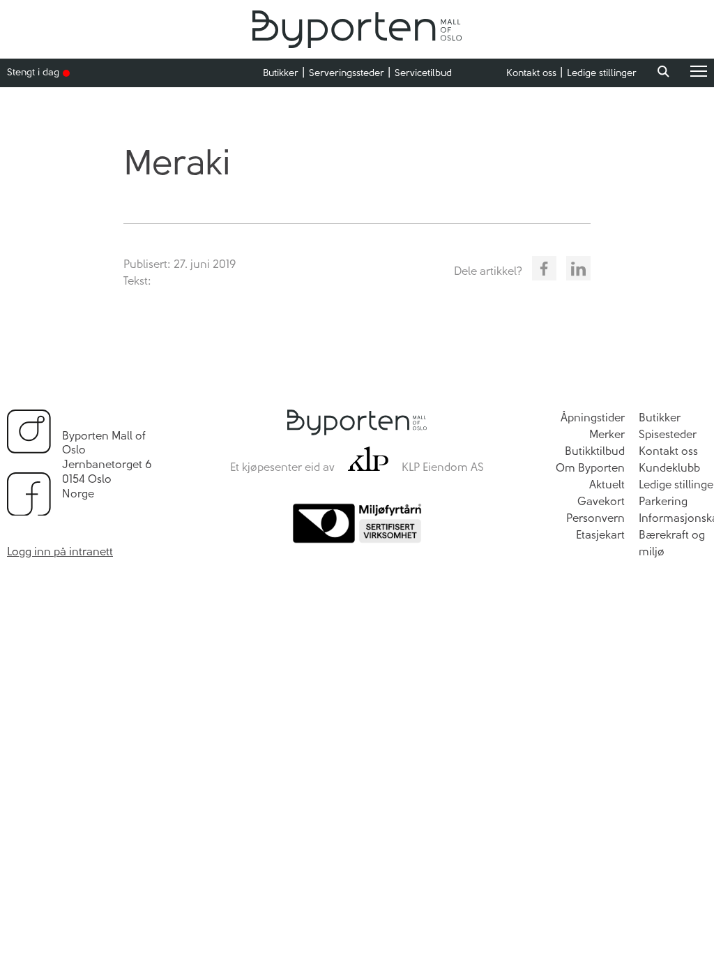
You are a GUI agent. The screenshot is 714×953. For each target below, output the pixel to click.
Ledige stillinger (602, 73)
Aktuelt (607, 484)
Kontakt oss (531, 73)
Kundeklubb (669, 467)
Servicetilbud (423, 73)
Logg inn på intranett (60, 551)
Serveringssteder (346, 73)
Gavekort (601, 501)
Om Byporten (590, 467)
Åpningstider (593, 417)
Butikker (280, 73)
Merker (607, 434)
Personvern (595, 518)
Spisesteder (668, 434)
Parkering (663, 501)
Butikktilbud (595, 451)
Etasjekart (600, 534)
